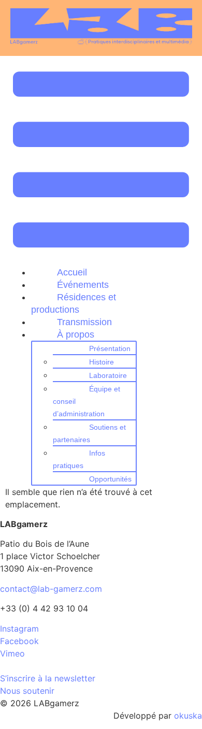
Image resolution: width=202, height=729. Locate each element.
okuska (188, 715)
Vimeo (12, 653)
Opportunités (110, 479)
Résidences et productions (73, 303)
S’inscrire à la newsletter (47, 678)
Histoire (101, 362)
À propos (75, 334)
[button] (101, 161)
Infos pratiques (79, 459)
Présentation (110, 348)
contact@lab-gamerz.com (51, 589)
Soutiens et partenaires (89, 433)
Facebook (19, 641)
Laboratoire (108, 375)
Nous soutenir (27, 691)
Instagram (19, 628)
